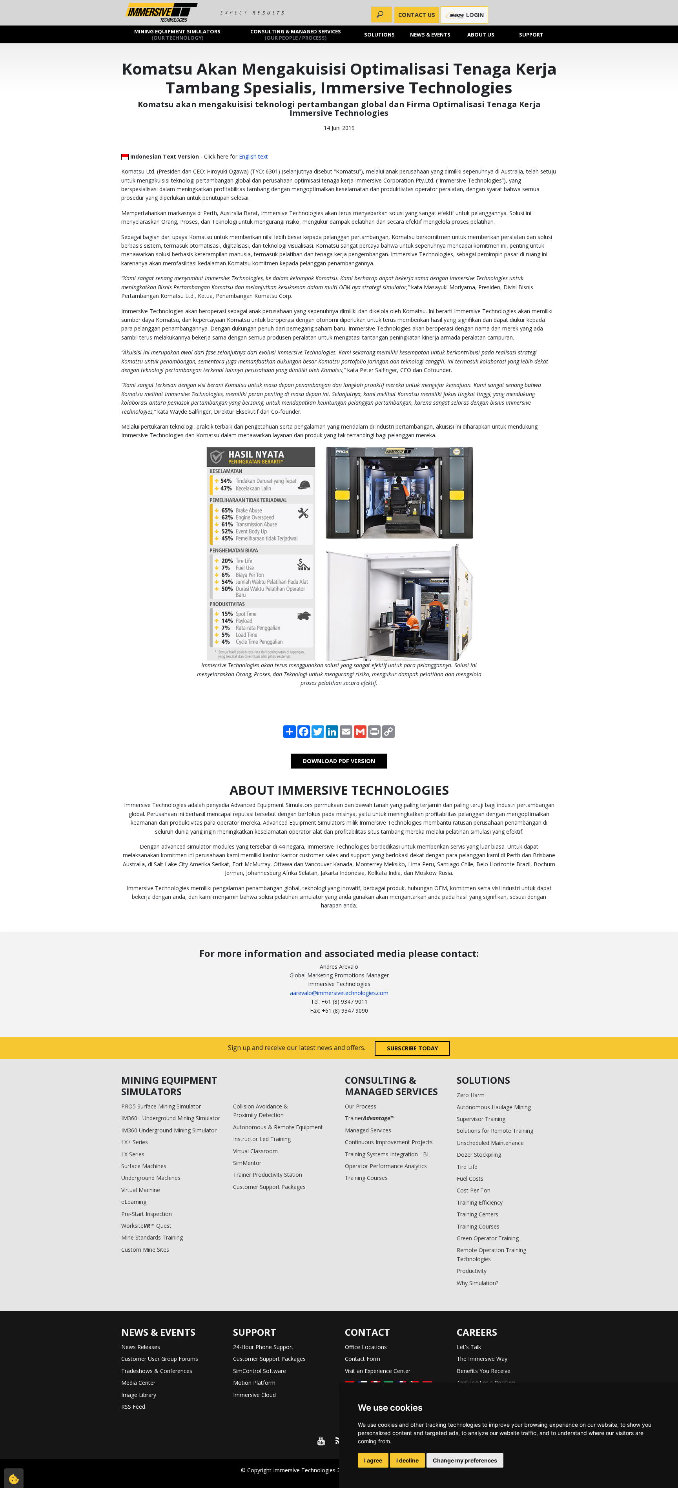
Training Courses (366, 1177)
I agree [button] (373, 1460)
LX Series (132, 1154)
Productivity (472, 1270)
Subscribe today (412, 1048)
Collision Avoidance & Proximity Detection (260, 1111)
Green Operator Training (488, 1238)
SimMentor (247, 1163)
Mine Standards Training (152, 1237)
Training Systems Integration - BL (387, 1154)
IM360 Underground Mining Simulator (169, 1130)
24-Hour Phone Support (263, 1347)
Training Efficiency (480, 1202)
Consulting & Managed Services (295, 34)
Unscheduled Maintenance (490, 1143)
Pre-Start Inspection (146, 1214)
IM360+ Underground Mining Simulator (170, 1118)
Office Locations (366, 1347)
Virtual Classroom (255, 1151)
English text (253, 156)
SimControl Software (259, 1371)
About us (480, 34)
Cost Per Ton (473, 1190)
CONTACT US (416, 14)
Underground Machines (150, 1177)
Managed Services (368, 1130)
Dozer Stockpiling (479, 1154)
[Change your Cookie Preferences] (14, 1478)
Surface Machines (143, 1166)
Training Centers (477, 1214)
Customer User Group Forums (159, 1358)
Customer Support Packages (269, 1186)
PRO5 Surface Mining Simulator (161, 1106)
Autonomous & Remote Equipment (278, 1127)
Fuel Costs (470, 1178)
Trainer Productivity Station (267, 1174)
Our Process (360, 1106)
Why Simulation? (477, 1283)
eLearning (133, 1201)
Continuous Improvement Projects (389, 1142)
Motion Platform (254, 1382)
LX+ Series (134, 1142)
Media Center (138, 1382)
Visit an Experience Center (377, 1371)
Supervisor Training (481, 1119)
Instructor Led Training (262, 1139)
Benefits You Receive (483, 1371)
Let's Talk (469, 1347)
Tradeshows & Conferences (156, 1371)
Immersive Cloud (254, 1395)
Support (531, 34)
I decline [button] (407, 1460)
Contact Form (362, 1358)
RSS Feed (133, 1406)
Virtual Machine (140, 1190)
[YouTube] (321, 1441)
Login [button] (474, 14)
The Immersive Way (482, 1358)
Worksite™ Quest (146, 1225)
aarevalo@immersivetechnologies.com (339, 993)
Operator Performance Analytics (386, 1166)
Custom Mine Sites (145, 1249)
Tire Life (467, 1166)
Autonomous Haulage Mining (494, 1107)
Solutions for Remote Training (495, 1130)
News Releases (140, 1347)
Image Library (138, 1395)
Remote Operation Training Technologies (491, 1254)
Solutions (380, 34)
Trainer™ (370, 1118)
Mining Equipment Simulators (177, 34)
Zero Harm (471, 1095)
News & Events (430, 34)
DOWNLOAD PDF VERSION (339, 761)
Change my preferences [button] (465, 1460)
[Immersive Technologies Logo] (161, 13)
